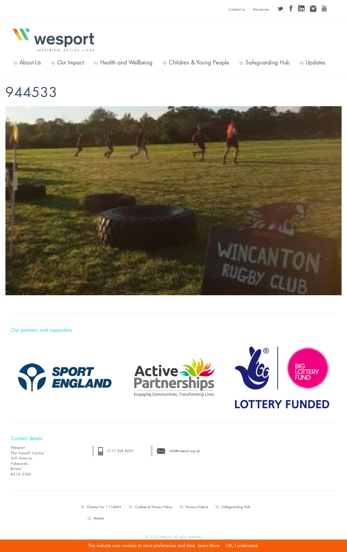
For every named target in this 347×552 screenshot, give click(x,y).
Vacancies (261, 9)
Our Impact (70, 63)
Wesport (56, 39)
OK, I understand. (242, 546)
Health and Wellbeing (126, 63)
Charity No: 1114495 (104, 507)
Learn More (209, 546)
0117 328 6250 (120, 451)
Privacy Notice (197, 507)
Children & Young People (199, 63)
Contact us (237, 9)
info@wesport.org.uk (184, 451)
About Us (30, 63)
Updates (315, 63)
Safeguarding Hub (267, 63)
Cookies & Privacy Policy (153, 507)
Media (99, 518)
